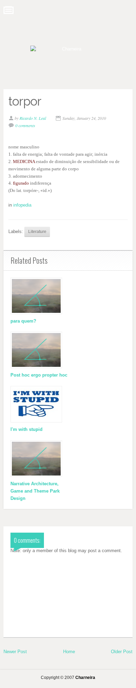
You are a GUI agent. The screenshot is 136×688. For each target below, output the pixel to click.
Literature (37, 231)
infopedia (22, 205)
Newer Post (15, 651)
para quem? (23, 321)
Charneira (85, 677)
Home (69, 651)
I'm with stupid (26, 429)
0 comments (25, 125)
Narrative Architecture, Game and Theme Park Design (35, 491)
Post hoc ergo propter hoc (38, 375)
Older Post (122, 651)
